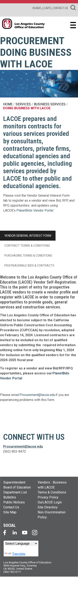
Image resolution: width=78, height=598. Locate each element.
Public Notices (14, 502)
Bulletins (9, 497)
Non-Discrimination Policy (52, 514)
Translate (18, 554)
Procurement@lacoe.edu (37, 395)
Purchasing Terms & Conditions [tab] (28, 255)
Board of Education (17, 487)
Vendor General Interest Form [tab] (27, 235)
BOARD (37, 8)
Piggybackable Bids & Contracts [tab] (29, 265)
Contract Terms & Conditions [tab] (27, 245)
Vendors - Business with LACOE (52, 484)
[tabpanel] (39, 340)
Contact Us (11, 507)
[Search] (73, 8)
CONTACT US (60, 8)
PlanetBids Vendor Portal (34, 210)
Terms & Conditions (52, 492)
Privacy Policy (48, 497)
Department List (15, 492)
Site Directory (48, 507)
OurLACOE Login (50, 502)
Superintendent (14, 482)
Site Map (9, 512)
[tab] (62, 256)
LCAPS (47, 8)
